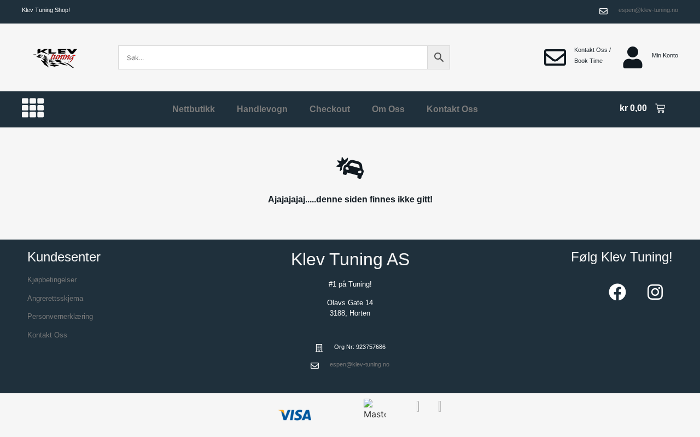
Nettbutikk (193, 109)
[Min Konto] (633, 57)
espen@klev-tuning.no (648, 10)
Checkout (330, 109)
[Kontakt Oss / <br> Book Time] (555, 57)
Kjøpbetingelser (52, 280)
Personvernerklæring (60, 316)
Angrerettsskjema (55, 298)
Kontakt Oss (452, 109)
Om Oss (388, 109)
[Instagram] (655, 292)
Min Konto (665, 55)
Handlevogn (262, 109)
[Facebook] (617, 292)
